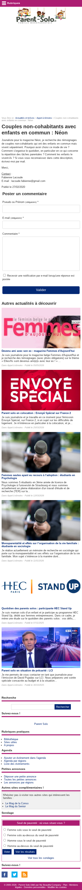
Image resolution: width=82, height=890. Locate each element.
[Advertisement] (41, 70)
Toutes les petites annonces (20, 779)
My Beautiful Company (50, 885)
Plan (65, 885)
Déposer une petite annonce (20, 776)
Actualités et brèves (24, 118)
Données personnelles (35, 887)
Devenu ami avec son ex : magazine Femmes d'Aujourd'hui (38, 350)
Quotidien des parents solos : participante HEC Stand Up (37, 608)
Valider (41, 290)
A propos (9, 745)
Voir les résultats (25, 851)
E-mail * (13, 217)
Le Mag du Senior (15, 806)
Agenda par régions (15, 760)
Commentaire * (11, 233)
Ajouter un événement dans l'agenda (25, 757)
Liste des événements (16, 763)
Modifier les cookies (57, 887)
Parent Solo (41, 723)
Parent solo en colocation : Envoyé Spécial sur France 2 (36, 413)
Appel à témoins (44, 118)
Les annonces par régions (19, 782)
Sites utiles (10, 742)
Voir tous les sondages (41, 857)
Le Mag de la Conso (16, 803)
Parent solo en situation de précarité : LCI (27, 670)
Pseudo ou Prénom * (20, 202)
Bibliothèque (11, 739)
